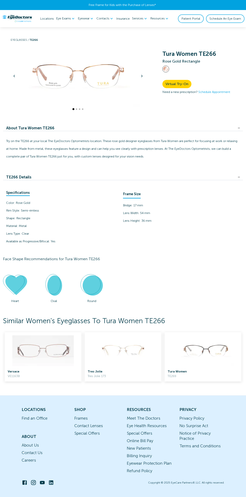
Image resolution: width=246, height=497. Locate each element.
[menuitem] (66, 18)
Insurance (123, 18)
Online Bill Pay (140, 440)
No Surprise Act (194, 425)
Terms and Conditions (200, 445)
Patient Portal (190, 18)
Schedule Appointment (214, 92)
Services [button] (137, 18)
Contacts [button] (102, 18)
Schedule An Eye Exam (225, 18)
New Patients (139, 448)
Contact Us (32, 452)
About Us (30, 445)
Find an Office (34, 418)
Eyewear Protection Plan (149, 463)
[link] (43, 357)
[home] (17, 18)
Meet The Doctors (143, 418)
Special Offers (87, 433)
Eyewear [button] (84, 18)
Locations (47, 18)
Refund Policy (139, 470)
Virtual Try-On (176, 84)
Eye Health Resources (147, 425)
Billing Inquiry (139, 455)
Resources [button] (157, 18)
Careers (29, 460)
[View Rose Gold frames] (165, 69)
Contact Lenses (88, 425)
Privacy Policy (192, 418)
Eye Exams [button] (63, 18)
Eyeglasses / (20, 40)
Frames (81, 418)
